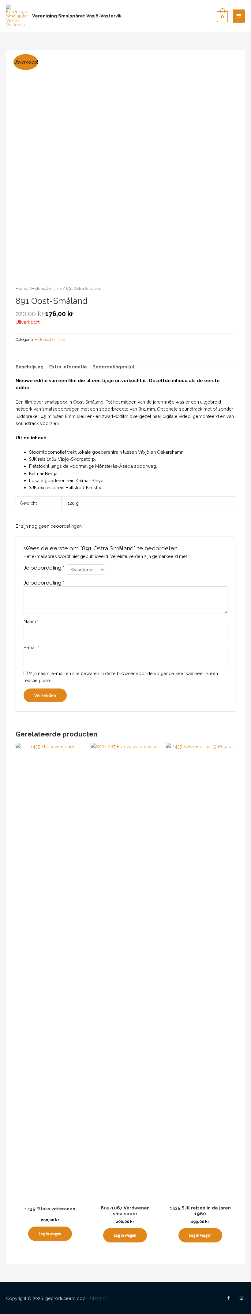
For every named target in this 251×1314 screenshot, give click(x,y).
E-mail (31, 647)
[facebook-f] (232, 1298)
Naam (31, 621)
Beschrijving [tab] (29, 366)
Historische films (46, 288)
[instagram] (242, 1298)
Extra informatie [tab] (68, 366)
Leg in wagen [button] (50, 1233)
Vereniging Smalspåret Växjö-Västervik (77, 15)
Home (21, 288)
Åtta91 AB (98, 1298)
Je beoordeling (44, 568)
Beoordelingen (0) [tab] (113, 366)
